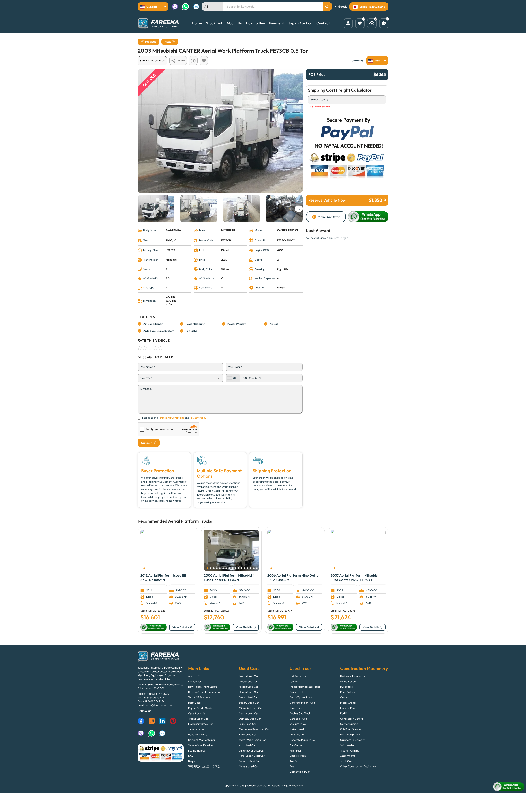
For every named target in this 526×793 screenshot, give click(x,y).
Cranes (344, 697)
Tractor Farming (349, 750)
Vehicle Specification (200, 745)
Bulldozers (346, 686)
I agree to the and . (174, 418)
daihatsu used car (250, 718)
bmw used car (247, 734)
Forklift (344, 713)
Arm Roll (294, 761)
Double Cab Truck (300, 713)
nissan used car (248, 686)
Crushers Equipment (352, 740)
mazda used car (248, 713)
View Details (180, 627)
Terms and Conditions (171, 418)
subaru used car (249, 702)
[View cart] (384, 23)
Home (197, 23)
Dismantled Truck (300, 771)
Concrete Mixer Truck (302, 702)
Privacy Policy (198, 418)
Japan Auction (300, 23)
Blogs (191, 761)
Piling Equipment (350, 734)
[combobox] (153, 6)
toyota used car (248, 676)
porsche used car (249, 761)
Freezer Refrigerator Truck (305, 686)
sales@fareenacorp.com (159, 705)
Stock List (214, 23)
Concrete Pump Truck (302, 740)
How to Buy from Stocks (202, 686)
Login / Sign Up (197, 750)
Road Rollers (347, 692)
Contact (323, 23)
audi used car (247, 745)
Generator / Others (351, 718)
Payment (276, 23)
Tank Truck (296, 708)
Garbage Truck (298, 718)
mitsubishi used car (251, 708)
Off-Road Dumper (351, 729)
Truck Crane (347, 761)
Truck (205, 521)
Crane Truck (297, 692)
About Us (234, 23)
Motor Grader (348, 702)
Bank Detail (195, 702)
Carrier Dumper (349, 724)
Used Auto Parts (197, 734)
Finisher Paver (348, 708)
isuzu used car (247, 724)
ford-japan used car (252, 755)
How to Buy (255, 23)
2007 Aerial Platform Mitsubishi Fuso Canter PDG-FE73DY (355, 577)
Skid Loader (347, 745)
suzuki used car (248, 697)
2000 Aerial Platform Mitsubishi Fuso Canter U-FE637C (229, 577)
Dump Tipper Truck (301, 697)
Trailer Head (297, 729)
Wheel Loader (348, 681)
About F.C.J (194, 676)
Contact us (194, 681)
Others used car (249, 766)
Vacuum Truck (298, 724)
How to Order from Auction (204, 692)
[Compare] (372, 23)
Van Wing (295, 681)
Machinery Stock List (200, 724)
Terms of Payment (199, 697)
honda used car (248, 692)
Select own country (320, 106)
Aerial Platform (183, 521)
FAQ (190, 755)
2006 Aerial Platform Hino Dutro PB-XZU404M (293, 577)
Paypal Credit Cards (200, 708)
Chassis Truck (298, 755)
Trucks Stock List (198, 718)
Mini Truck (295, 750)
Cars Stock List (197, 713)
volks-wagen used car (252, 740)
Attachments (347, 755)
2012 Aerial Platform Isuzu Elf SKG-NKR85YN (163, 577)
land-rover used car (252, 750)
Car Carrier (296, 745)
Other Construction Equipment (358, 766)
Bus (292, 766)
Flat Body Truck (299, 676)
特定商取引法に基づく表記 (204, 766)
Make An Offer (329, 217)
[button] (144, 568)
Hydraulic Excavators (352, 676)
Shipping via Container (201, 740)
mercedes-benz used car (254, 729)
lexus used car (248, 681)
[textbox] (149, 6)
